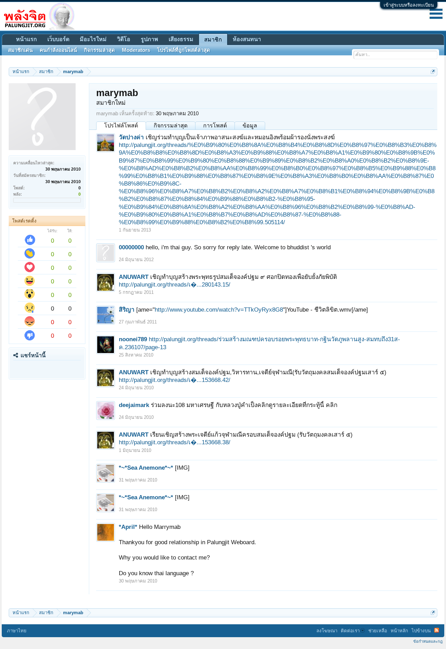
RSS (436, 630)
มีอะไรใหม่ (93, 39)
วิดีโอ (123, 39)
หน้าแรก (26, 39)
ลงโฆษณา (326, 630)
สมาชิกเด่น (20, 50)
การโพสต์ (215, 125)
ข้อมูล (250, 125)
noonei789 (133, 339)
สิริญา (126, 309)
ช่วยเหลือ (377, 630)
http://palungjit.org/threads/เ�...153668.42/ (174, 379)
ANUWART (133, 276)
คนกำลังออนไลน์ (58, 50)
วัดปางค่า (131, 137)
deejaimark (134, 404)
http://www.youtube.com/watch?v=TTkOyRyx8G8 (219, 309)
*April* (128, 526)
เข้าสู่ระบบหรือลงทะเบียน (409, 5)
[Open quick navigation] (433, 71)
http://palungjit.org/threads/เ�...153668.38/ (174, 442)
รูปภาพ (149, 39)
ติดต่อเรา (350, 630)
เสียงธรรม (181, 39)
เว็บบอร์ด (58, 39)
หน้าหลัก (399, 630)
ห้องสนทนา (247, 39)
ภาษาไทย (16, 630)
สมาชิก (213, 39)
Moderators (136, 50)
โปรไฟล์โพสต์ (121, 125)
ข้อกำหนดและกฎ (428, 641)
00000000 (131, 247)
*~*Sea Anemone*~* (146, 467)
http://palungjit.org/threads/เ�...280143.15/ (174, 284)
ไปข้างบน (421, 630)
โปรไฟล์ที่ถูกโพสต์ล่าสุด (183, 50)
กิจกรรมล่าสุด (170, 125)
